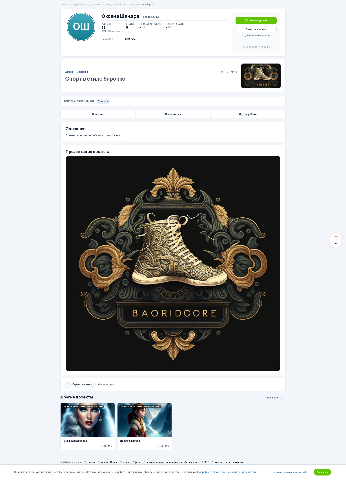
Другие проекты (76, 397)
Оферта (137, 462)
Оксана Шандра (120, 16)
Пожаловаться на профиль (256, 47)
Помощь (103, 462)
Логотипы (102, 101)
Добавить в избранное (257, 35)
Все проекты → (276, 397)
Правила (125, 462)
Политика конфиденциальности (163, 462)
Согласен (322, 472)
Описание (98, 114)
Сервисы (90, 462)
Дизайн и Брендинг (76, 71)
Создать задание (256, 29)
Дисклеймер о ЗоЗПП (196, 462)
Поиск (113, 462)
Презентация (173, 114)
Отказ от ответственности (227, 462)
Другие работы (248, 114)
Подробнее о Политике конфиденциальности (226, 472)
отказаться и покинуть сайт (290, 472)
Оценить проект (80, 384)
